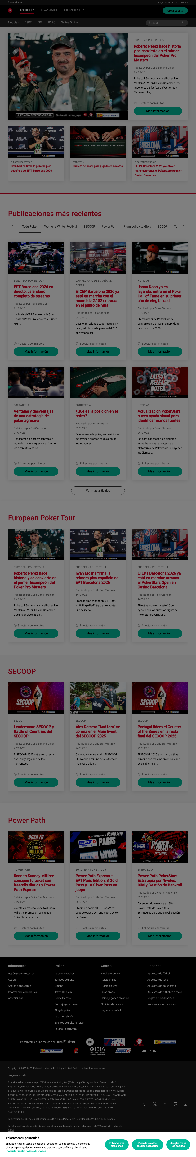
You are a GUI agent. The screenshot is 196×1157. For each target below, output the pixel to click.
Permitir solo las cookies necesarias (147, 1145)
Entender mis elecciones (116, 1145)
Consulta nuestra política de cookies (26, 1151)
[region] (98, 1144)
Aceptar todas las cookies (178, 1145)
